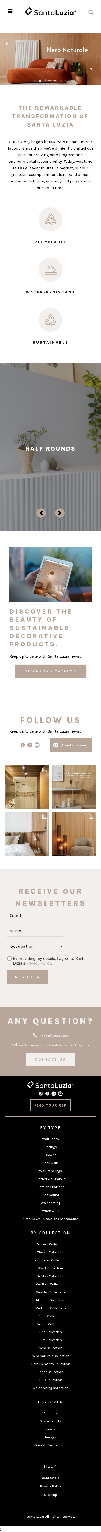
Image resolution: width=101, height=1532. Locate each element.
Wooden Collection (50, 1292)
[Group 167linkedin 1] (30, 745)
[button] (35, 81)
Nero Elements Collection (50, 1364)
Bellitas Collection (50, 1276)
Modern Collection (51, 1244)
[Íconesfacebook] (47, 1093)
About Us (51, 1413)
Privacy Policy (38, 963)
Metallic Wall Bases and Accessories (50, 1219)
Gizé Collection (50, 1340)
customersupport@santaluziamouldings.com (54, 1045)
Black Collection (50, 1268)
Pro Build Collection (51, 1284)
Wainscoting (50, 1203)
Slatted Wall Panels (51, 1179)
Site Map (50, 1495)
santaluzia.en (27, 769)
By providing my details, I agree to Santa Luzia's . (49, 958)
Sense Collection (50, 1372)
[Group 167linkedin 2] (53, 1093)
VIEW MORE (50, 470)
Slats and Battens (50, 1187)
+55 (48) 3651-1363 (54, 1036)
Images (50, 1437)
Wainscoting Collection (50, 1388)
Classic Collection (50, 1252)
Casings (50, 1147)
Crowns (50, 1155)
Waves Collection (50, 1324)
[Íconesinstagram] (55, 745)
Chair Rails (50, 1163)
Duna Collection (50, 1316)
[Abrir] (27, 787)
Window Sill (50, 1211)
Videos (50, 1429)
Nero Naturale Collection (50, 1356)
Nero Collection (50, 1348)
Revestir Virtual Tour (50, 1445)
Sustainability (50, 1421)
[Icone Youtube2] (37, 745)
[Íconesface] (22, 745)
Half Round (50, 1195)
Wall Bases (50, 1139)
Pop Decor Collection (51, 1260)
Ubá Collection (50, 1332)
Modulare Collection (50, 1308)
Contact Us (50, 1478)
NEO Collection (50, 1380)
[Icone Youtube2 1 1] (60, 1093)
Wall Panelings (50, 1171)
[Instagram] (45, 805)
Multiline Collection (50, 1300)
